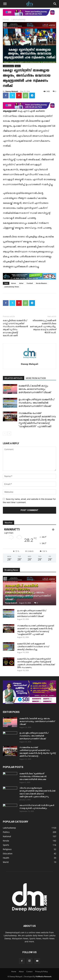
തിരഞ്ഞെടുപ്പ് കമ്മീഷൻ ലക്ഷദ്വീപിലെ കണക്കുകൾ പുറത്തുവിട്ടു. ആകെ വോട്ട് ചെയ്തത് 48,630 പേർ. (43, 326)
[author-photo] (29, 360)
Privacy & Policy (41, 971)
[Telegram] (32, 95)
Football (30, 283)
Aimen (13, 283)
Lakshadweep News (11, 287)
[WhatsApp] (25, 95)
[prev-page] (4, 433)
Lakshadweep (18, 19)
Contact (29, 971)
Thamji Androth (11, 603)
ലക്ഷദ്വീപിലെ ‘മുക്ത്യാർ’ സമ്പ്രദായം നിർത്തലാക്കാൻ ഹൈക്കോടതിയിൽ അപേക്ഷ (32, 776)
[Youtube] (37, 961)
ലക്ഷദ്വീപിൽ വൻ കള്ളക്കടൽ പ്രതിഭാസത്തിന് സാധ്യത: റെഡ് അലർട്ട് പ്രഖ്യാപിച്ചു (33, 647)
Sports (17, 66)
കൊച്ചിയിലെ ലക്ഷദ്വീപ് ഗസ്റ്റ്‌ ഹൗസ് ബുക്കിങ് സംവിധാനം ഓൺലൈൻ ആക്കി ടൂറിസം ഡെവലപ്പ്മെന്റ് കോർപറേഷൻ (15, 328)
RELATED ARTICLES (13, 378)
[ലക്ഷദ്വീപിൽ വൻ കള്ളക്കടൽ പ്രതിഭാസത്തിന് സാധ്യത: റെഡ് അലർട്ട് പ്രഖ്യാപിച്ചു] (8, 646)
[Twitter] (12, 95)
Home (6, 19)
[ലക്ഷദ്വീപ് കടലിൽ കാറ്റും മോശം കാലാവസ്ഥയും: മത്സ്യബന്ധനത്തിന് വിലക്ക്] (10, 389)
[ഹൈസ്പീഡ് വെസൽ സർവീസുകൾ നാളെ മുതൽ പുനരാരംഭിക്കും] (10, 809)
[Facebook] (6, 95)
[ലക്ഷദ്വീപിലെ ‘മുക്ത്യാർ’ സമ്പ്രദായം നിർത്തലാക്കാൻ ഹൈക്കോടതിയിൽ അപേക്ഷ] (10, 777)
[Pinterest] (19, 95)
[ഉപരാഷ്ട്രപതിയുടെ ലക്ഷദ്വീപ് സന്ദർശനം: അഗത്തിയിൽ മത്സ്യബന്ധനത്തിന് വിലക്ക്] (10, 403)
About (21, 971)
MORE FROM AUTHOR (36, 378)
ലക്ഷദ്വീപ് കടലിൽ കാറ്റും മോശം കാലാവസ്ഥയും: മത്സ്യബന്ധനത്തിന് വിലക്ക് (35, 389)
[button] (4, 4)
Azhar (21, 283)
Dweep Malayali (11, 91)
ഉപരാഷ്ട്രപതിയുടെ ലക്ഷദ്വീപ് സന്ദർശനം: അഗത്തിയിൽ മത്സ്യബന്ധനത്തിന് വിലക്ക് (36, 402)
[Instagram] (29, 961)
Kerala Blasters (41, 283)
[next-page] (9, 433)
